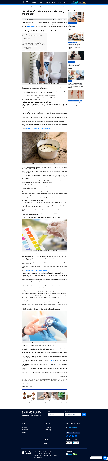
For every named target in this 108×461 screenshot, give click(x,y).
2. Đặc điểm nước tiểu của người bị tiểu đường (31, 37)
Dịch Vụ (34, 2)
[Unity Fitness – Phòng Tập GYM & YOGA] (26, 2)
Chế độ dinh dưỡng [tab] (51, 6)
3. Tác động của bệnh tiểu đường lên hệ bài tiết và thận (33, 43)
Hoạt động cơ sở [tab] (40, 6)
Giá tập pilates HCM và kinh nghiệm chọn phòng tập (74, 45)
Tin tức (59, 2)
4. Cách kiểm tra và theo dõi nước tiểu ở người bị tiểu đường (34, 44)
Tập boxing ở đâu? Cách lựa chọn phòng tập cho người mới (75, 64)
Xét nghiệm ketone (27, 47)
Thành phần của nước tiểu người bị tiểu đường (32, 42)
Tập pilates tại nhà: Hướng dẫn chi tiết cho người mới (75, 25)
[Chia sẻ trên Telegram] (34, 386)
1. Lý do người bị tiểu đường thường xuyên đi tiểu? (32, 35)
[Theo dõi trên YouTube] (76, 436)
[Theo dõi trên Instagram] (67, 436)
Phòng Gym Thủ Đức (47, 429)
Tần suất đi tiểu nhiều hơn (28, 40)
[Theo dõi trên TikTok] (70, 436)
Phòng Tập (41, 2)
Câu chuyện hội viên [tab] (64, 6)
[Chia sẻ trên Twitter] (31, 386)
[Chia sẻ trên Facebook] (28, 386)
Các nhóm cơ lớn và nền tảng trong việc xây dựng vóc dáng (76, 103)
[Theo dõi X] (73, 436)
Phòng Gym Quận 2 (47, 426)
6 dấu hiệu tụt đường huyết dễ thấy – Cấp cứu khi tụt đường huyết (43, 401)
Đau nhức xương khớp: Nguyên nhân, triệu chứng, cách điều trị (75, 84)
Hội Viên (54, 2)
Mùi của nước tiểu (27, 39)
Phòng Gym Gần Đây (47, 430)
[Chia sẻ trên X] (30, 386)
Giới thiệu (23, 426)
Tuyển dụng (66, 2)
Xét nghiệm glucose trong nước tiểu (30, 46)
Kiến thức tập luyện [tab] (28, 6)
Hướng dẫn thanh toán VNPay (27, 430)
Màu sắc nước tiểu (27, 38)
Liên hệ (23, 434)
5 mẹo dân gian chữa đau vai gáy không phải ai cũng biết (57, 401)
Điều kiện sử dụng (25, 427)
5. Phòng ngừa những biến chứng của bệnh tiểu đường (33, 50)
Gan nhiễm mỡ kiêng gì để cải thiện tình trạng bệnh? (28, 401)
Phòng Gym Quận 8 (47, 427)
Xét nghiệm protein (27, 48)
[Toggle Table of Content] (44, 34)
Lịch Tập (48, 2)
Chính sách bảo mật (25, 429)
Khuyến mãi (46, 443)
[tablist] (54, 6)
